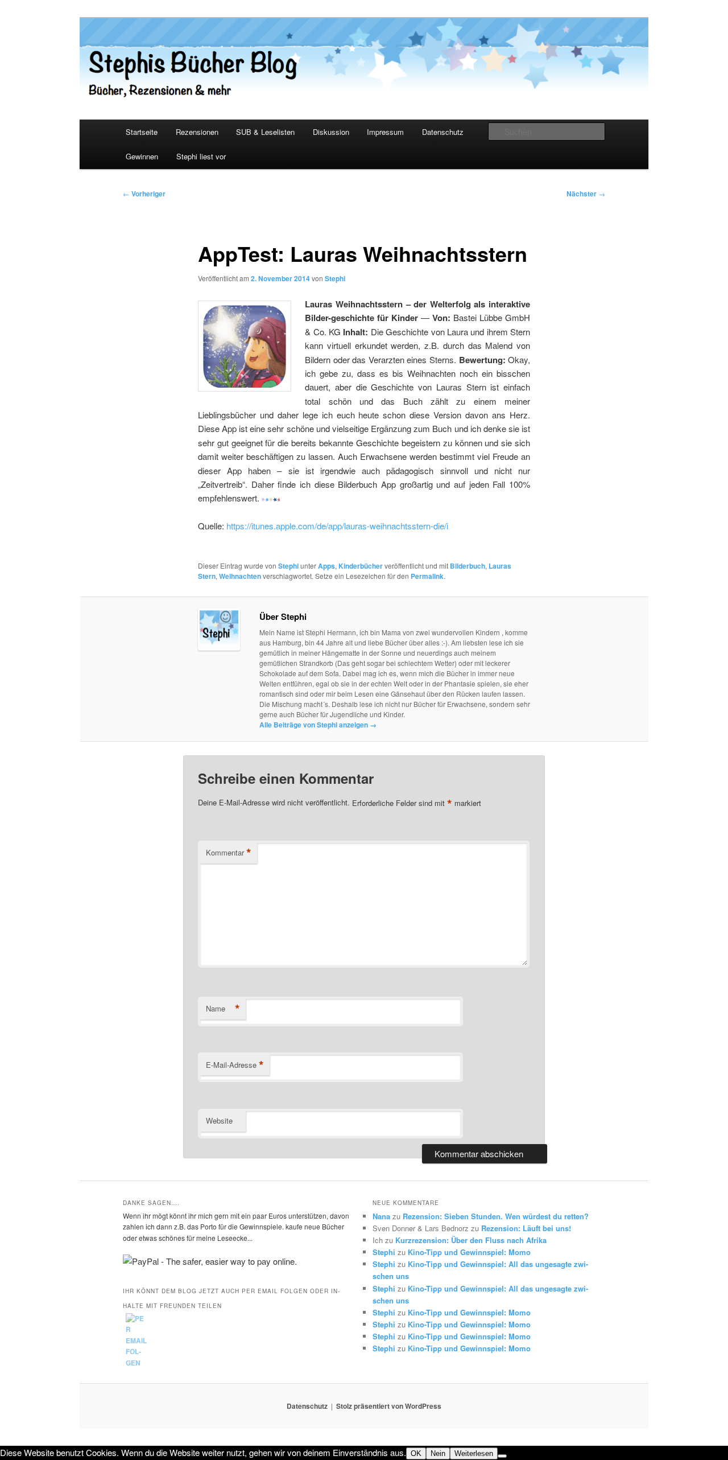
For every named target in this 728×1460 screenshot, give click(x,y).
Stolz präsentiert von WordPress (388, 1406)
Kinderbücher (360, 566)
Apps (326, 566)
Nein (438, 1453)
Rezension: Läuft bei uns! (526, 1228)
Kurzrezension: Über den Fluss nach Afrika (471, 1240)
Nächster (585, 193)
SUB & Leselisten (265, 131)
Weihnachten (240, 576)
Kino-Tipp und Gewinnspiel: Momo (469, 1252)
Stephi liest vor (201, 156)
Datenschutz (443, 131)
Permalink (427, 576)
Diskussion (331, 131)
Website (219, 1120)
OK (416, 1453)
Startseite (142, 131)
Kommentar (228, 853)
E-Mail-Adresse (235, 1065)
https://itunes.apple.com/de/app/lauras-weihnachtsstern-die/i (337, 526)
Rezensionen (197, 131)
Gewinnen (142, 156)
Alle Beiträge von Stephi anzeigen (318, 724)
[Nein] (502, 1456)
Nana (381, 1216)
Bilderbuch (467, 566)
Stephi (335, 278)
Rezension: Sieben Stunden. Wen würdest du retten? (496, 1216)
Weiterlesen (473, 1453)
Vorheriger (144, 193)
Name (223, 1009)
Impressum (385, 131)
